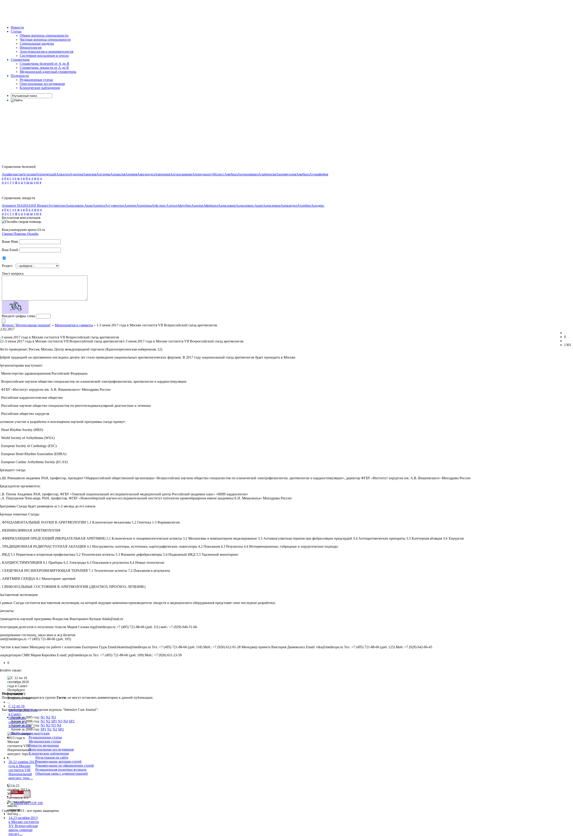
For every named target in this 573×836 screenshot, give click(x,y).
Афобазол (210, 205)
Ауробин (304, 205)
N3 (53, 717)
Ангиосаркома (181, 174)
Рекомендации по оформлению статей (64, 765)
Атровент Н (11, 205)
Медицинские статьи (45, 741)
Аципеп (130, 205)
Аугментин (57, 205)
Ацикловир (227, 205)
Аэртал (171, 205)
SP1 (54, 721)
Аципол (99, 205)
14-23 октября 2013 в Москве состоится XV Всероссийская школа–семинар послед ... (24, 826)
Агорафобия (318, 174)
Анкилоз (63, 174)
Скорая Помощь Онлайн (20, 234)
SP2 (72, 721)
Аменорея (162, 174)
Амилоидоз (146, 174)
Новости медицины (44, 745)
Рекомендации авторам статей (58, 761)
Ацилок (197, 205)
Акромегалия (286, 174)
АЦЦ (24, 205)
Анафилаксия (12, 174)
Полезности (20, 76)
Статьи (16, 31)
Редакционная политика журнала (60, 769)
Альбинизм (267, 174)
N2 (48, 717)
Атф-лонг (159, 205)
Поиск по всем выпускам (30, 733)
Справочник (20, 59)
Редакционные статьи (36, 80)
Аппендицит (202, 174)
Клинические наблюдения (40, 88)
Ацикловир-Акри (79, 205)
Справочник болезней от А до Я (44, 63)
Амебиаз (230, 174)
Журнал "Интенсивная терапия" (26, 325)
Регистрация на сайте (51, 757)
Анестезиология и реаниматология (46, 51)
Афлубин (184, 205)
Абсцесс (218, 174)
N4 (65, 721)
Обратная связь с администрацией (61, 773)
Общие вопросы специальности (44, 35)
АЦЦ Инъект (38, 205)
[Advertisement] (83, 12)
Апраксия (117, 174)
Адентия (76, 174)
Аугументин (114, 205)
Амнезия (89, 174)
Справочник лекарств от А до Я (44, 68)
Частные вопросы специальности (45, 39)
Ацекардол (288, 205)
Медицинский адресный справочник (48, 72)
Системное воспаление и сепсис (44, 55)
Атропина (144, 205)
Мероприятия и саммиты (74, 325)
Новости (17, 27)
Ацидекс (317, 205)
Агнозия (29, 174)
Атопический (46, 174)
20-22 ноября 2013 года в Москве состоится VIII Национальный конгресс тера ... (22, 770)
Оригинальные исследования (42, 84)
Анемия (131, 174)
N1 (43, 717)
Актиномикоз (247, 174)
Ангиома (103, 174)
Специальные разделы (37, 43)
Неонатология (30, 47)
